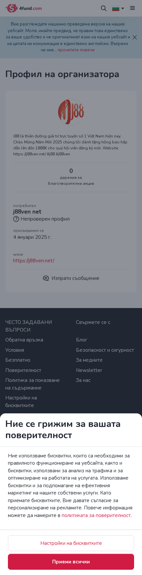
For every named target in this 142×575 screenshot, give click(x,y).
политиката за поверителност (96, 515)
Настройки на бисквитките (71, 543)
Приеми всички (71, 561)
